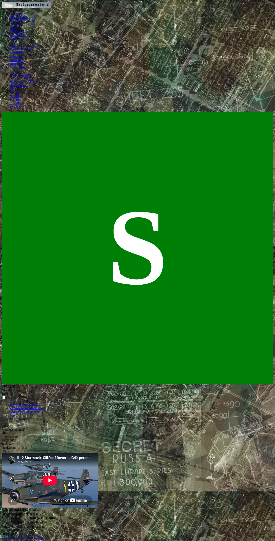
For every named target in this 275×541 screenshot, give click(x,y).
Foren (13, 415)
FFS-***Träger (19, 74)
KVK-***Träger (20, 78)
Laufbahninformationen (25, 412)
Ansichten (8, 390)
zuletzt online (10, 530)
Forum (14, 28)
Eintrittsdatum (10, 436)
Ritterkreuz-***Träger (24, 81)
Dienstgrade (17, 63)
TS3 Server (17, 31)
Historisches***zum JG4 (25, 45)
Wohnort (7, 444)
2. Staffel (15, 96)
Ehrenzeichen (18, 67)
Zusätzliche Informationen (26, 408)
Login (13, 38)
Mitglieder (16, 56)
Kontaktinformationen (24, 404)
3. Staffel (15, 99)
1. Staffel (15, 92)
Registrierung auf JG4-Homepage (23, 526)
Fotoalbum (16, 53)
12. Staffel (16, 107)
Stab (12, 88)
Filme (5, 451)
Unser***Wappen (21, 49)
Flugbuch (16, 13)
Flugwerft (16, 24)
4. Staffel (15, 103)
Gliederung (17, 60)
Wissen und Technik (22, 20)
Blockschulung (19, 17)
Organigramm (18, 85)
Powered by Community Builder (22, 537)
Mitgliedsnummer (13, 429)
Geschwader (18, 35)
